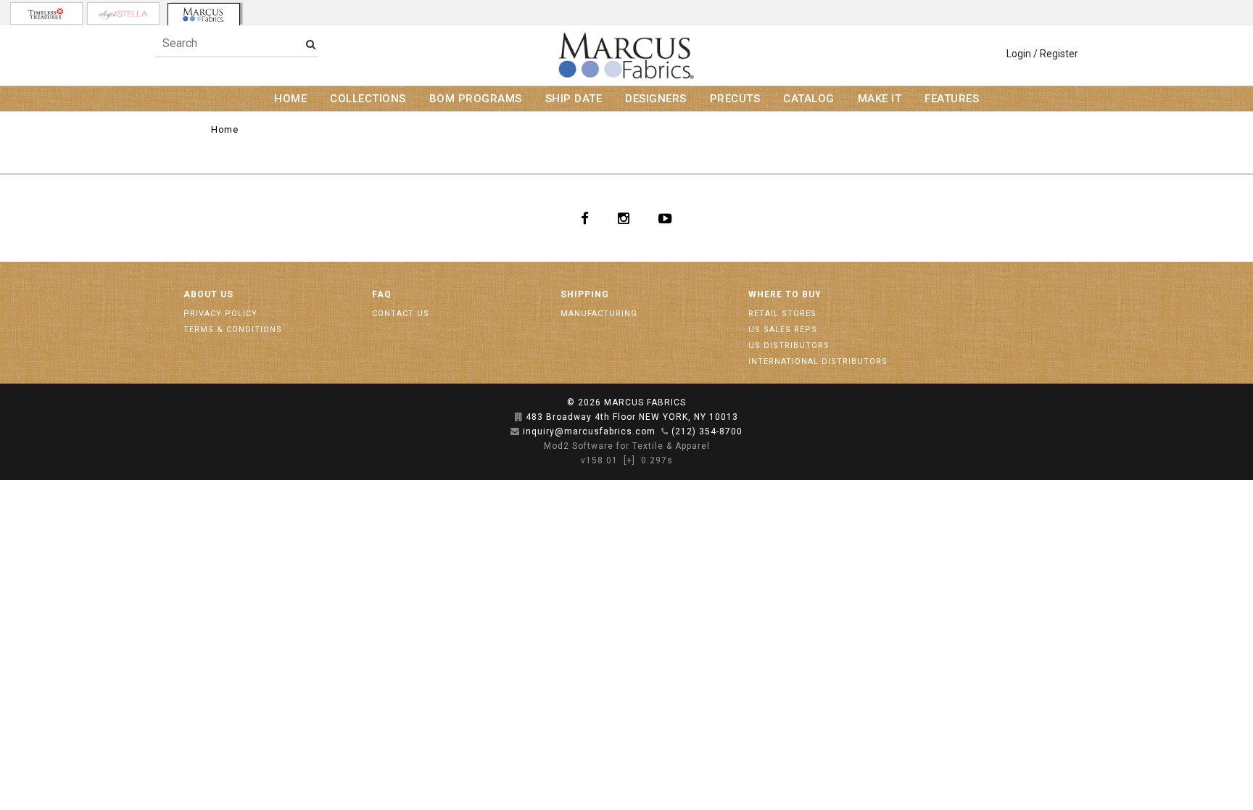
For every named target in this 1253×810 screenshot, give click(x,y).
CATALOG (809, 98)
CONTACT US (400, 313)
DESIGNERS (656, 98)
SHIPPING (585, 294)
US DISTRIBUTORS (789, 345)
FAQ (382, 294)
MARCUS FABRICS (645, 402)
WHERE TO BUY (785, 294)
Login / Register (1042, 53)
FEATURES (952, 98)
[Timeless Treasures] (46, 13)
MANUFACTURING (599, 313)
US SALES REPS (782, 329)
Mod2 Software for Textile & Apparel (627, 446)
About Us (208, 294)
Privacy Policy (220, 313)
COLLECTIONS (368, 98)
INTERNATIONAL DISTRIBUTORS (818, 361)
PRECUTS (735, 98)
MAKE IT (880, 98)
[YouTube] (665, 218)
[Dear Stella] (123, 13)
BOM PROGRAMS (475, 98)
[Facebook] (585, 218)
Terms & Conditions (232, 329)
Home (224, 129)
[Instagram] (623, 218)
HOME (290, 98)
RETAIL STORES (782, 313)
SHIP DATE (574, 98)
